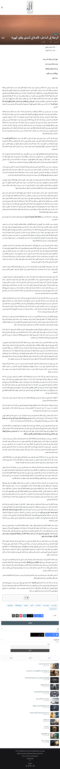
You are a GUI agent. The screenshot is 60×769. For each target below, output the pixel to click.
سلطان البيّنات (46, 727)
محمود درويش (53, 609)
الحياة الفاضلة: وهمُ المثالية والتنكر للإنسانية (41, 692)
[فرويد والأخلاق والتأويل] (54, 736)
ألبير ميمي (54, 605)
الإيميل (48, 644)
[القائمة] (2, 8)
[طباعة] (13, 615)
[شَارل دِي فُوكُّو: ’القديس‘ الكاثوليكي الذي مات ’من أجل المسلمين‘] (54, 673)
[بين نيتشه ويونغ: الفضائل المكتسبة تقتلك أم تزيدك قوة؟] (54, 715)
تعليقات (11, 658)
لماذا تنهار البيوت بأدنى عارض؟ (44, 664)
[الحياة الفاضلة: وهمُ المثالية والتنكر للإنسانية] (54, 694)
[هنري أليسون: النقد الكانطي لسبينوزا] (54, 701)
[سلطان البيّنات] (54, 729)
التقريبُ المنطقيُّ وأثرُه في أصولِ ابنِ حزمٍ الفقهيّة (41, 706)
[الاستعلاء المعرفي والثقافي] (54, 687)
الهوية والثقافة (18, 605)
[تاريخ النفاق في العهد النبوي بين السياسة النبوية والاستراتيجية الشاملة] (54, 680)
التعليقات (30, 623)
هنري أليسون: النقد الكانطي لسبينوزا (42, 699)
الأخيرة (49, 658)
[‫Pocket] (20, 615)
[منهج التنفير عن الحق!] (54, 743)
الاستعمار (38, 605)
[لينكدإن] (24, 615)
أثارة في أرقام (30, 763)
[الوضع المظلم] (30, 761)
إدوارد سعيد (45, 605)
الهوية (25, 605)
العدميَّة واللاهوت (46, 720)
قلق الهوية (10, 605)
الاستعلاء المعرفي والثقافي (45, 685)
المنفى (31, 605)
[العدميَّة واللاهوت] (54, 722)
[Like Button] (27, 598)
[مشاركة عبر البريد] (17, 615)
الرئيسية (56, 17)
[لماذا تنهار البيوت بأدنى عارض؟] (54, 666)
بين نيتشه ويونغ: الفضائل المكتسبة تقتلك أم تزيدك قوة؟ (39, 713)
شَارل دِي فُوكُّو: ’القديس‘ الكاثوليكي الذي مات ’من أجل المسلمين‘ (37, 671)
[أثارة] (30, 7)
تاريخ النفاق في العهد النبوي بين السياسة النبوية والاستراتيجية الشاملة (37, 678)
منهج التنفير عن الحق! (45, 741)
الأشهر (30, 658)
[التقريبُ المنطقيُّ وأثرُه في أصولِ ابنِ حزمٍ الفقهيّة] (54, 708)
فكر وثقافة (52, 17)
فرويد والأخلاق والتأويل (45, 734)
